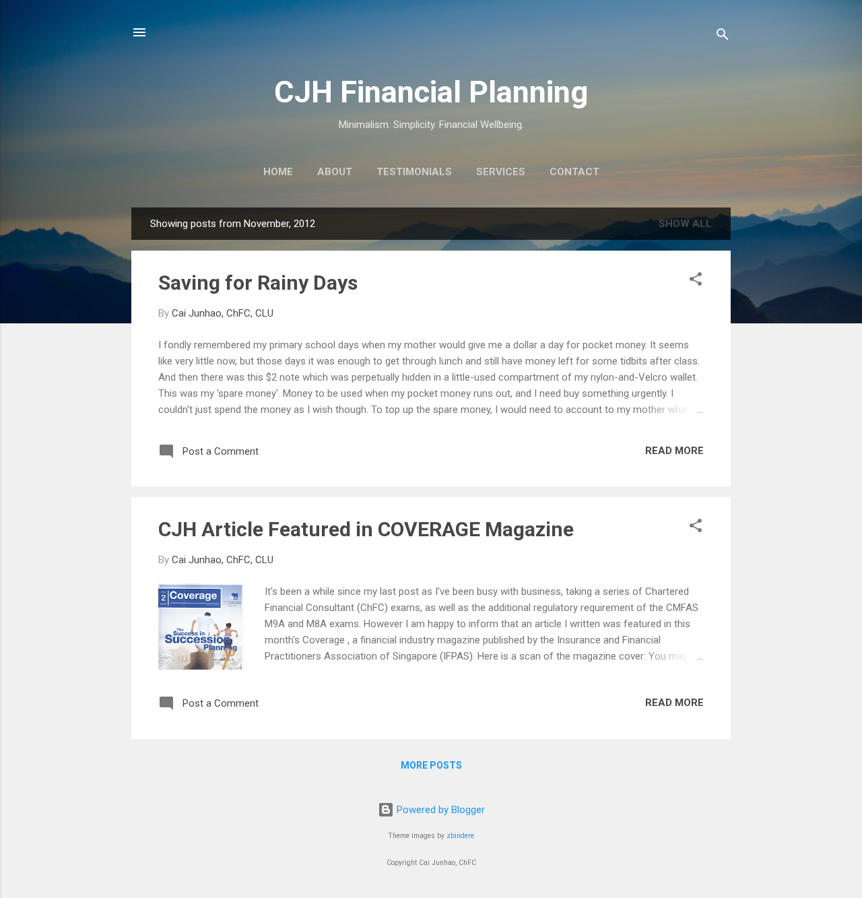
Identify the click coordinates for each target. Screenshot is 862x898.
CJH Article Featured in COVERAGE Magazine (366, 529)
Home (278, 172)
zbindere (460, 835)
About (334, 172)
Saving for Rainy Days (258, 282)
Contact (574, 172)
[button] (696, 281)
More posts (431, 765)
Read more (674, 451)
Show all (685, 224)
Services (500, 172)
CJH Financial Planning (431, 92)
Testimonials (414, 172)
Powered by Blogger (439, 810)
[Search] (723, 36)
